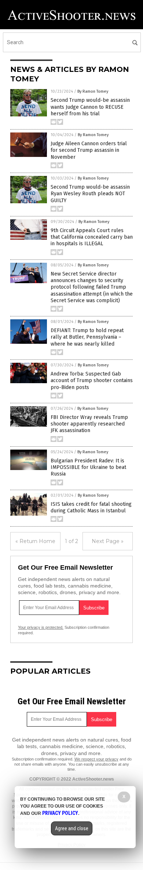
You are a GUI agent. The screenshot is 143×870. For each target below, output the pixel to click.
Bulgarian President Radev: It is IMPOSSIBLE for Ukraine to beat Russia (88, 467)
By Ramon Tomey (92, 91)
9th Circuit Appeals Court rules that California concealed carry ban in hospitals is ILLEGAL (92, 237)
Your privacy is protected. (40, 627)
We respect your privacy (96, 759)
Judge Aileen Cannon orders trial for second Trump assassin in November (89, 150)
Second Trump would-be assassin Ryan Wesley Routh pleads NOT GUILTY (90, 193)
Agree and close (71, 828)
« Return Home (35, 541)
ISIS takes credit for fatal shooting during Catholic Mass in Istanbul (91, 507)
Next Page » (108, 541)
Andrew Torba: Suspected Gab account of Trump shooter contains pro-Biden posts (92, 380)
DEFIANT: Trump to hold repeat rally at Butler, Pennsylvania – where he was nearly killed (87, 337)
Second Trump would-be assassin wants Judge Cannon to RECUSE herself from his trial (90, 106)
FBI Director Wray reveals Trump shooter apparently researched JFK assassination (89, 424)
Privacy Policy (60, 813)
